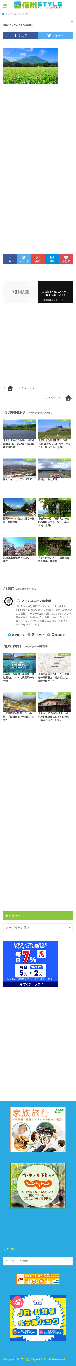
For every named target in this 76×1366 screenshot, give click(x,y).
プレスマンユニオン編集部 (33, 600)
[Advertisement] (38, 132)
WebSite (19, 634)
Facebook (60, 634)
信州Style (31, 1359)
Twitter (39, 634)
